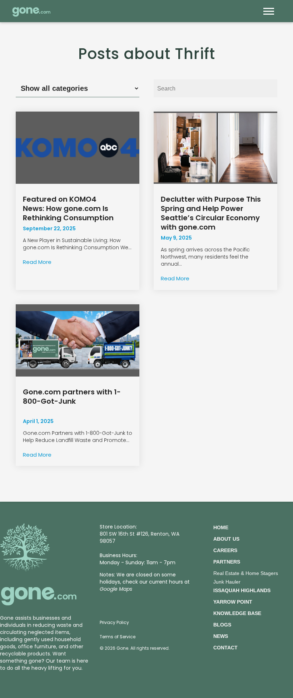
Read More (37, 262)
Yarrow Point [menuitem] (232, 602)
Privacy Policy (114, 622)
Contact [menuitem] (225, 647)
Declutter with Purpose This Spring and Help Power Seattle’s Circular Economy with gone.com (211, 213)
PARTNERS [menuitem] (226, 562)
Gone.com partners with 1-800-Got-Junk (72, 396)
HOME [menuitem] (220, 527)
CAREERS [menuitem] (225, 550)
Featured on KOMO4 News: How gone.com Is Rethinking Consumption (68, 208)
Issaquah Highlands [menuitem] (241, 590)
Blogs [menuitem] (222, 625)
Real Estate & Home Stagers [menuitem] (245, 573)
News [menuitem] (220, 636)
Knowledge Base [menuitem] (237, 613)
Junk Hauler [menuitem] (226, 582)
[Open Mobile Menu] (270, 13)
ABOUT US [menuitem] (226, 539)
